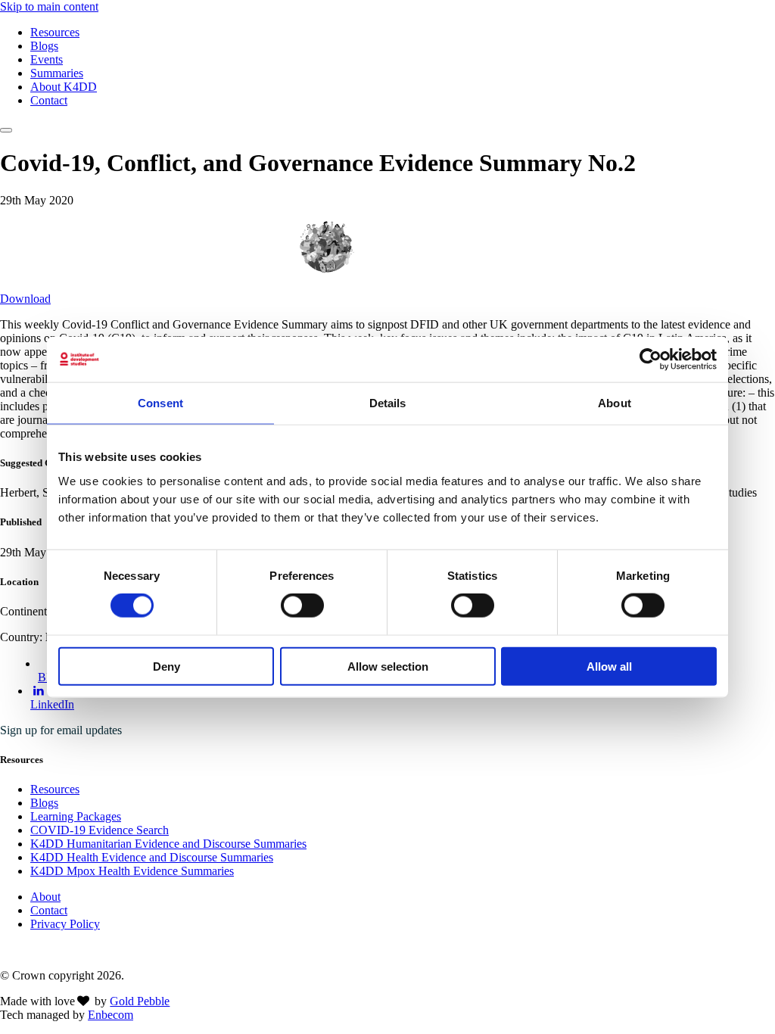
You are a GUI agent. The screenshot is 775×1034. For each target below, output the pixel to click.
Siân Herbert (401, 245)
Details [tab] (387, 403)
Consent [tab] (160, 403)
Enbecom (110, 1014)
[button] (6, 130)
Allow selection (387, 665)
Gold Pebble (140, 1001)
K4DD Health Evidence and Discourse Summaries (151, 857)
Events (46, 59)
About (45, 896)
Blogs (44, 45)
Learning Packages (75, 816)
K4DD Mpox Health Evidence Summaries (132, 870)
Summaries (56, 73)
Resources (54, 32)
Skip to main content (49, 6)
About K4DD (63, 86)
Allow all (609, 665)
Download (25, 298)
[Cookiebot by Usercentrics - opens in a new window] (650, 359)
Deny (166, 665)
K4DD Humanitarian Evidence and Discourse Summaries (168, 843)
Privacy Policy (65, 923)
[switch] (302, 605)
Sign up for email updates (61, 730)
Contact (48, 100)
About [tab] (614, 403)
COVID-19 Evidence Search (99, 830)
